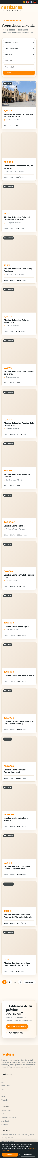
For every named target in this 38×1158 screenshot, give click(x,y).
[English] (27, 2)
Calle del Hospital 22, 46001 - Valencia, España (17, 1135)
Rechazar (28, 1154)
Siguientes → (30, 982)
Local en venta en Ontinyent (16, 626)
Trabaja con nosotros (8, 1117)
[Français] (31, 2)
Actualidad (5, 1121)
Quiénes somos (6, 1110)
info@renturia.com (7, 1141)
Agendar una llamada (17, 1026)
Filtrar (8, 73)
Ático (3, 1089)
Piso (2, 1082)
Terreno (4, 1093)
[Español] (24, 2)
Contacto (4, 1124)
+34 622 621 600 (7, 1138)
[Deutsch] (35, 2)
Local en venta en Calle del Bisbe (19, 675)
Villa (2, 1078)
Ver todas (4, 1100)
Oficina (3, 1096)
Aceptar (10, 1154)
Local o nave (5, 1086)
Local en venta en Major (14, 526)
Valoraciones (6, 1114)
